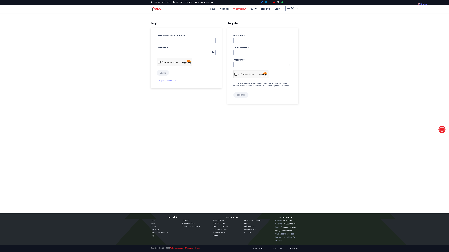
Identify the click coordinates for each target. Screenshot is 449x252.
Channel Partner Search (191, 226)
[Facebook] (262, 2)
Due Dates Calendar (220, 226)
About (153, 223)
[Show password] (290, 64)
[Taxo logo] (156, 9)
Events (215, 235)
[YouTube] (274, 2)
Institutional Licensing (252, 220)
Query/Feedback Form (283, 230)
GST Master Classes (220, 229)
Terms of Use (277, 248)
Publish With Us (250, 226)
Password (162, 47)
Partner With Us (250, 229)
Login (153, 235)
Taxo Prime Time (188, 223)
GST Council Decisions (159, 232)
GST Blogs (155, 229)
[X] (270, 2)
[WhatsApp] (282, 2)
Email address (241, 47)
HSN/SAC (185, 220)
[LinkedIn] (266, 2)
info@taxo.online (289, 227)
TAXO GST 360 (218, 220)
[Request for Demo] (441, 132)
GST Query (248, 232)
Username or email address (171, 35)
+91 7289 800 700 (289, 224)
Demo (153, 226)
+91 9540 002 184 (289, 220)
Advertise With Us (219, 232)
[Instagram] (278, 2)
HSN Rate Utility (219, 223)
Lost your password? (166, 80)
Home (153, 220)
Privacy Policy (258, 248)
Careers (247, 223)
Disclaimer (294, 248)
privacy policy (241, 88)
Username (239, 35)
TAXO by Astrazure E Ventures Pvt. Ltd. (185, 248)
